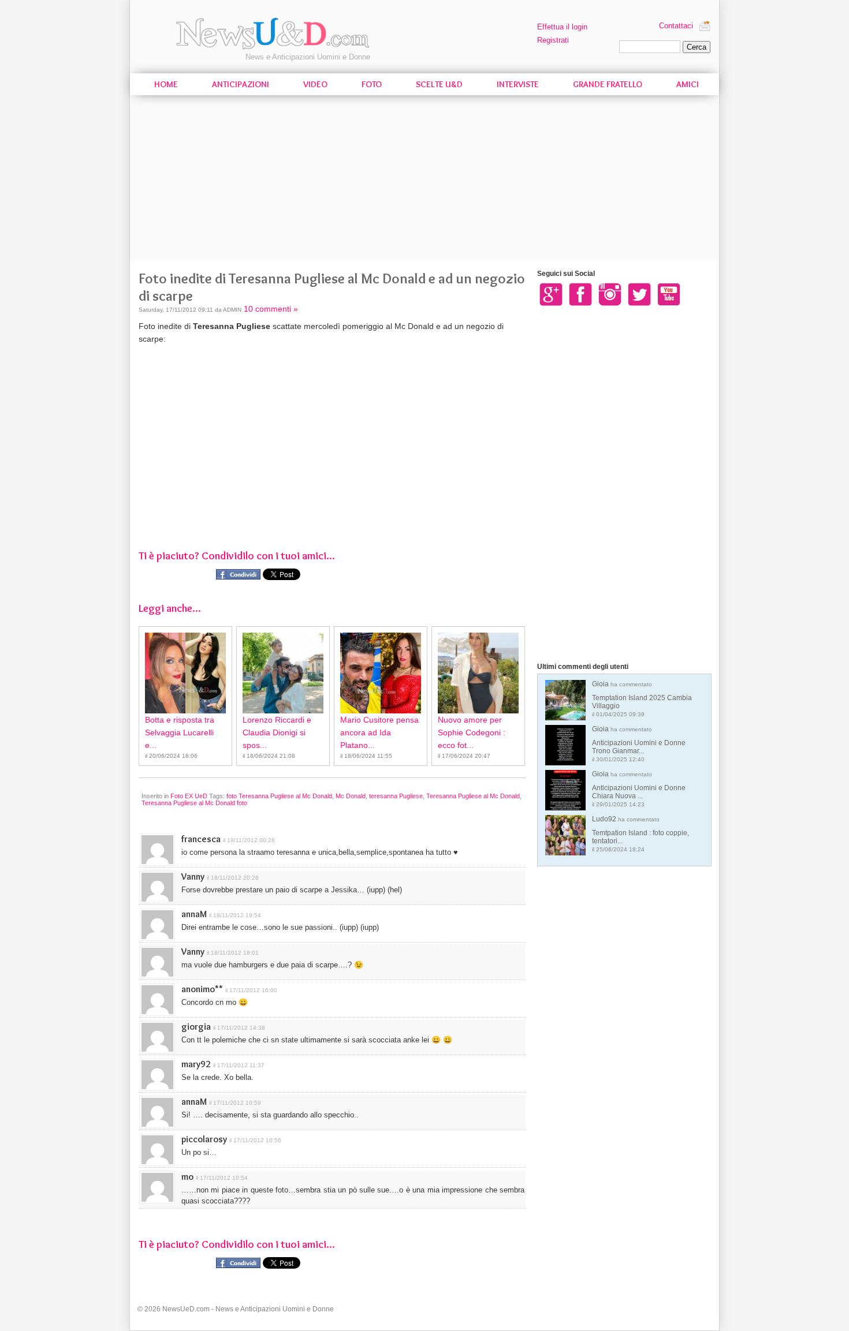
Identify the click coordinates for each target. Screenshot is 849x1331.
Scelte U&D (439, 84)
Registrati (553, 40)
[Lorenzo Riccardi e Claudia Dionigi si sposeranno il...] (283, 673)
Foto (372, 84)
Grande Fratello (607, 84)
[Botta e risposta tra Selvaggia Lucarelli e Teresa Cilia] (185, 673)
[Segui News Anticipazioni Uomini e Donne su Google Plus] (551, 294)
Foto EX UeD (188, 795)
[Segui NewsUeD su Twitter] (639, 294)
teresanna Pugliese (396, 795)
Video (315, 84)
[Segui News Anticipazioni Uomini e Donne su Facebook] (580, 294)
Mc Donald (351, 795)
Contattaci (676, 25)
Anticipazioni (240, 84)
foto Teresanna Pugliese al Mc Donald (279, 795)
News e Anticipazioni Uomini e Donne (307, 57)
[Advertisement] (424, 180)
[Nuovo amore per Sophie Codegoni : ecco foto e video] (478, 673)
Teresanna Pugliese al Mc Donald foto (194, 802)
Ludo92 (640, 834)
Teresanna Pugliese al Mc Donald (473, 795)
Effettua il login (562, 27)
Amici (687, 84)
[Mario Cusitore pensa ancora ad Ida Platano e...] (380, 673)
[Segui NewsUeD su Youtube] (669, 294)
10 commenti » (271, 308)
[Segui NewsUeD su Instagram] (610, 294)
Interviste (518, 84)
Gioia (642, 698)
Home (166, 84)
